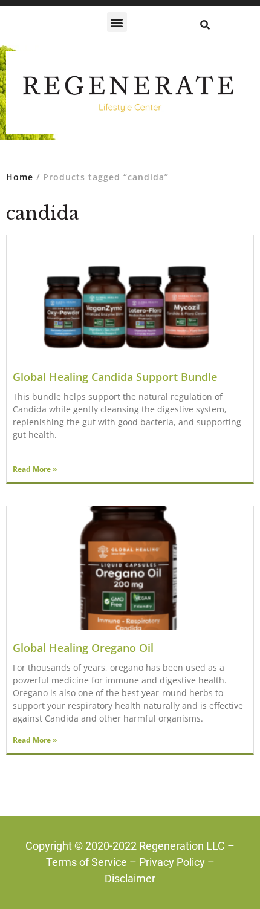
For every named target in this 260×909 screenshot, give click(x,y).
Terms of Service (86, 862)
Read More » (35, 469)
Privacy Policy (172, 862)
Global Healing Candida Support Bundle (115, 377)
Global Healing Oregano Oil (83, 647)
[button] (117, 22)
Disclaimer (130, 878)
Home (19, 177)
